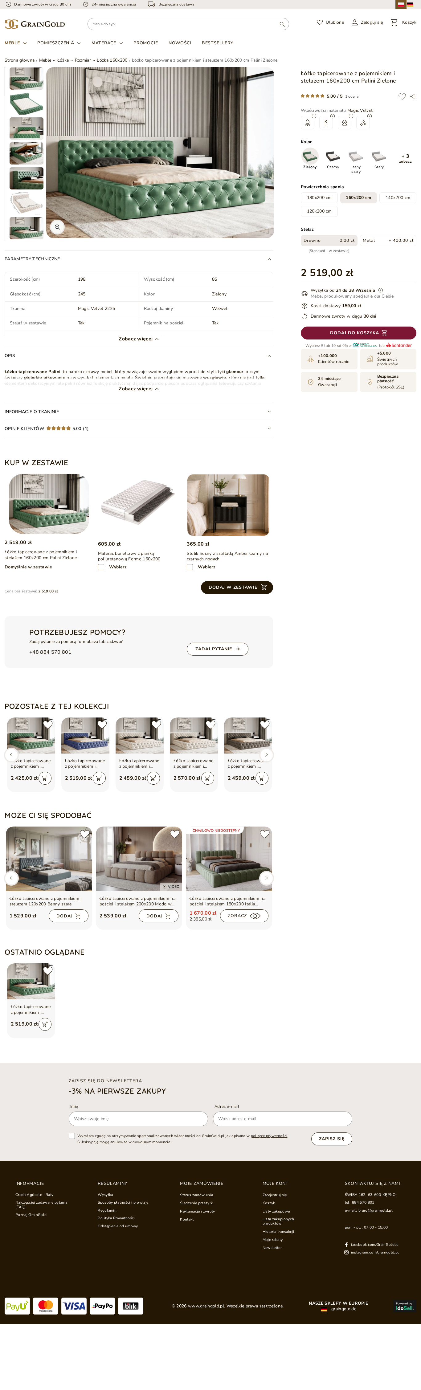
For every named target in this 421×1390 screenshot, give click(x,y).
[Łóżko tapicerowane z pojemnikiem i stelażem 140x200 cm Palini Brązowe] (248, 735)
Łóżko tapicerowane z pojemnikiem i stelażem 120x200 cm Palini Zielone (31, 763)
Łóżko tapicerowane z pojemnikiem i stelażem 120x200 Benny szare (46, 901)
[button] (405, 159)
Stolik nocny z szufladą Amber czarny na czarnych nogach (227, 556)
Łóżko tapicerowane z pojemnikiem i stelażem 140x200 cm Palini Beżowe (139, 763)
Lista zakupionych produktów (278, 1221)
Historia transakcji (278, 1231)
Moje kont (275, 1183)
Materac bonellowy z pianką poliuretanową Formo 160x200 (129, 556)
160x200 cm (358, 198)
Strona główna (20, 60)
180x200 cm (319, 198)
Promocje (145, 43)
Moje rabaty (273, 1240)
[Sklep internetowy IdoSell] (404, 1306)
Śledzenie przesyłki (197, 1203)
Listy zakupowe (276, 1211)
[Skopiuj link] (412, 96)
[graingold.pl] (35, 24)
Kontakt (187, 1219)
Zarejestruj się (275, 1195)
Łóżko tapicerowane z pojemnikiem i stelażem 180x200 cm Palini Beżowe (194, 763)
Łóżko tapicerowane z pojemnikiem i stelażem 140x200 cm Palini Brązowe (248, 763)
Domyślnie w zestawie (28, 567)
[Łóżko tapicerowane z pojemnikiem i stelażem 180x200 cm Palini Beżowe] (194, 735)
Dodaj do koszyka (354, 333)
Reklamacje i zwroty (197, 1211)
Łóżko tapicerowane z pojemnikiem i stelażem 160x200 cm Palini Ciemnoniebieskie (85, 763)
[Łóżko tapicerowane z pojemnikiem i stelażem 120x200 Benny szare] (49, 859)
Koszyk (269, 1203)
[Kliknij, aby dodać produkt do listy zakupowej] (402, 96)
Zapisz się (332, 1139)
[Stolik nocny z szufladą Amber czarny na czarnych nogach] (228, 505)
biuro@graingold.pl (375, 1210)
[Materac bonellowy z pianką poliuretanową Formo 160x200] (139, 505)
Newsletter (272, 1248)
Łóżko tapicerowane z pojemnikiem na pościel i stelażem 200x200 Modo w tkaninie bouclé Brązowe (138, 901)
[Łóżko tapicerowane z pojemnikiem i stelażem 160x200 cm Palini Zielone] (49, 504)
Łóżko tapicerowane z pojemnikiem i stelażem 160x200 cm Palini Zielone (31, 1009)
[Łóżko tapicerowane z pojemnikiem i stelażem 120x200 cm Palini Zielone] (31, 735)
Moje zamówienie (201, 1183)
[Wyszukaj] (282, 24)
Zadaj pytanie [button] (213, 649)
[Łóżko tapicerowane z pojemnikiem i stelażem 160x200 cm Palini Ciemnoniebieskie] (85, 735)
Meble (12, 43)
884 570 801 (363, 1202)
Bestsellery (217, 43)
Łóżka (63, 60)
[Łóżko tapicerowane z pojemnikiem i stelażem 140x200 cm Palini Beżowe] (140, 735)
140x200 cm (398, 198)
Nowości (180, 43)
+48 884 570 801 (50, 652)
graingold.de (343, 1309)
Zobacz (237, 916)
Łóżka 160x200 (112, 60)
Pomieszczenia (55, 43)
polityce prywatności (269, 1135)
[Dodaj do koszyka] (45, 778)
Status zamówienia (196, 1195)
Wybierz (118, 567)
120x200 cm (319, 211)
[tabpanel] (26, 78)
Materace (104, 43)
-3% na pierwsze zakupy (117, 1091)
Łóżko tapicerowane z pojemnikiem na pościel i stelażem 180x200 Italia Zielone (228, 901)
